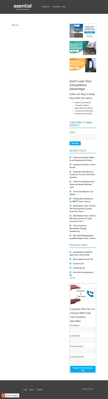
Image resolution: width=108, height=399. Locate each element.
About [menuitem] (32, 390)
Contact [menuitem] (40, 390)
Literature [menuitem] (56, 7)
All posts (15, 25)
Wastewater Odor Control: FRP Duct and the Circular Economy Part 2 (83, 208)
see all (72, 278)
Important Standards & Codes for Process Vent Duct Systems (82, 174)
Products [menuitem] (46, 7)
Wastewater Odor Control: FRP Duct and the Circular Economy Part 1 (83, 218)
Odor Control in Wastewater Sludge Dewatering (78, 228)
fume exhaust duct (83, 259)
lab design (79, 268)
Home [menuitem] (25, 390)
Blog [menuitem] (64, 7)
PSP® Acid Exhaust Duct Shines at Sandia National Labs (82, 184)
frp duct (78, 264)
